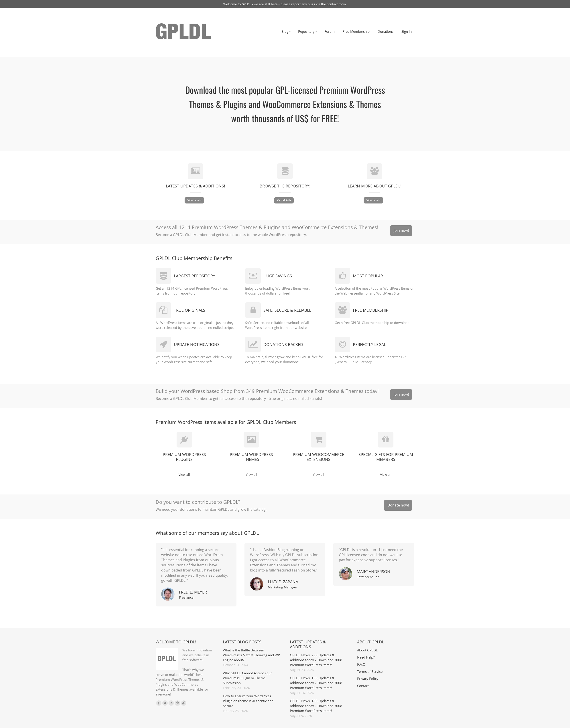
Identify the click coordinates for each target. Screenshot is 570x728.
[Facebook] (158, 703)
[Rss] (171, 703)
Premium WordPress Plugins (184, 457)
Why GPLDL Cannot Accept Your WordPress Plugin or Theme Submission (247, 678)
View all (184, 474)
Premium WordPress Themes (251, 457)
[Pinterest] (177, 703)
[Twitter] (165, 703)
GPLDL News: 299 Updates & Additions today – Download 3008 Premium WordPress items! (316, 660)
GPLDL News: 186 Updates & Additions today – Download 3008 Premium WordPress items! (316, 706)
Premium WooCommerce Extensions (318, 457)
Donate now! (398, 505)
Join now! (401, 230)
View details (194, 200)
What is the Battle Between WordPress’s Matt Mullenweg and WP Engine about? (251, 655)
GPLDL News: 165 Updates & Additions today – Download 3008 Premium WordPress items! (316, 683)
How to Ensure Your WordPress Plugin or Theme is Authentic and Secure (248, 701)
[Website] (183, 703)
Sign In (406, 31)
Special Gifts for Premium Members (385, 457)
